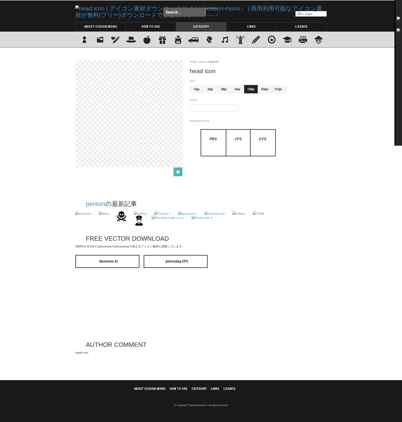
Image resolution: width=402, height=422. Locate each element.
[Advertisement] (310, 122)
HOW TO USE (151, 26)
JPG (238, 139)
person (202, 61)
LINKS (251, 26)
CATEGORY (201, 26)
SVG (263, 139)
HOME (193, 61)
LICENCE (301, 26)
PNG (213, 139)
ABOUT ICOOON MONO (100, 26)
